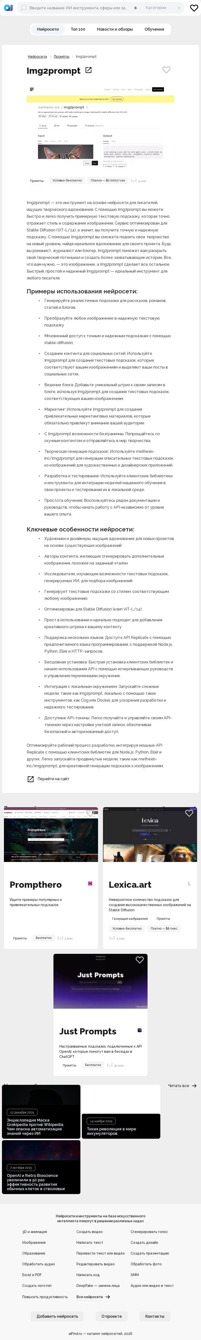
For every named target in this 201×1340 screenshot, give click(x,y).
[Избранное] (194, 8)
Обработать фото (146, 1264)
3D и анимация (34, 1232)
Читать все (178, 1085)
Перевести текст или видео (100, 1253)
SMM (135, 1275)
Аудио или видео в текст (152, 1286)
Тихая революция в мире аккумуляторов (111, 1131)
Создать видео (89, 1232)
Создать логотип (36, 1286)
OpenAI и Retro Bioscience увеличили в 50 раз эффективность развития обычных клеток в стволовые (36, 1182)
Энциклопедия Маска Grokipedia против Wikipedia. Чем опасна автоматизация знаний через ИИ (35, 1127)
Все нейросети (89, 1297)
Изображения (34, 1242)
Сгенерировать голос (149, 1232)
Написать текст (89, 1242)
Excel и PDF (32, 1275)
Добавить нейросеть (57, 1316)
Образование (33, 1253)
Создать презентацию (150, 1253)
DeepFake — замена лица (98, 1286)
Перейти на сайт (53, 779)
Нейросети (37, 57)
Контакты (154, 1316)
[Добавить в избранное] (166, 69)
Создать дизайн (144, 1242)
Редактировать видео (95, 1264)
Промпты (61, 57)
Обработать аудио (38, 1264)
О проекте (111, 1316)
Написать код (88, 1275)
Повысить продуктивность (45, 1297)
